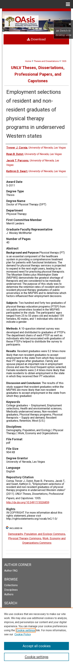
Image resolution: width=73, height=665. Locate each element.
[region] (36, 636)
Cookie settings (25, 630)
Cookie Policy (22, 634)
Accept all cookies (37, 646)
